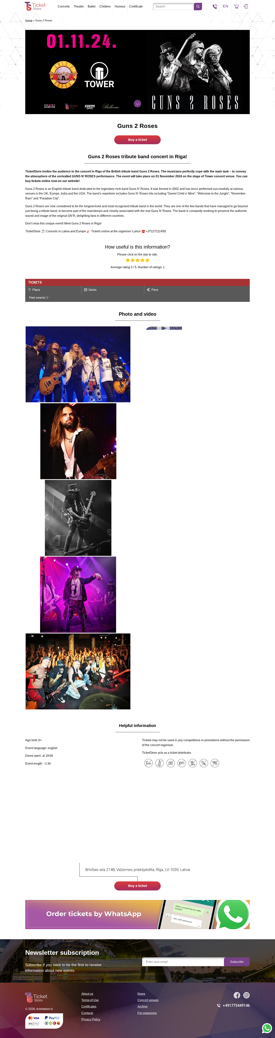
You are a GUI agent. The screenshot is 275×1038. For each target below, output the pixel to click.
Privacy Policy (90, 1019)
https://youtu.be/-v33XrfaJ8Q (163, 328)
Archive (143, 1006)
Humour (120, 6)
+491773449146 (236, 1005)
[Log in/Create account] (245, 6)
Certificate (136, 6)
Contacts (87, 1013)
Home (28, 20)
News (141, 993)
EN (225, 6)
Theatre (79, 6)
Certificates (88, 1006)
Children (105, 6)
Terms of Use (90, 1000)
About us (87, 993)
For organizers (147, 1013)
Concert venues (148, 1000)
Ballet (91, 6)
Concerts (64, 6)
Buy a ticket (137, 140)
